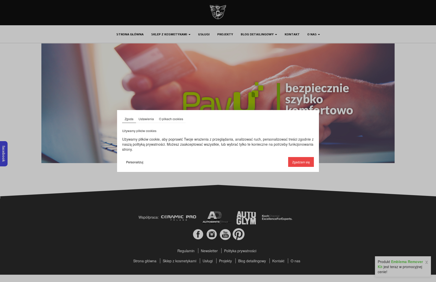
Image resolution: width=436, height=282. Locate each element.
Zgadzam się (301, 162)
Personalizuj (134, 162)
